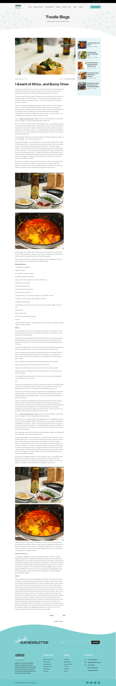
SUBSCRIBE (96, 642)
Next (64, 615)
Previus (52, 615)
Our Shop (66, 666)
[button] (96, 1)
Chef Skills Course (47, 666)
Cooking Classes (47, 664)
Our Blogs (66, 668)
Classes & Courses (38, 7)
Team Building (67, 661)
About (74, 7)
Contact (66, 671)
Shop (69, 7)
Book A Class (95, 7)
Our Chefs (66, 659)
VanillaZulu (22, 682)
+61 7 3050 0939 (92, 659)
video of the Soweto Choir (26, 118)
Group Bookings (49, 7)
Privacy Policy (46, 661)
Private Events (46, 668)
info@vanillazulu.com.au (94, 662)
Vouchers (45, 671)
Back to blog (59, 621)
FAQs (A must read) (47, 659)
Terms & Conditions (32, 682)
